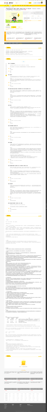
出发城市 (25, 19)
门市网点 (40, 0)
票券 (15, 5)
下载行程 (23, 61)
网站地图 (13, 405)
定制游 (18, 5)
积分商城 (27, 5)
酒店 (20, 5)
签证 (22, 5)
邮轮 (24, 5)
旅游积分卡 (38, 0)
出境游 (10, 5)
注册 (31, 0)
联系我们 (20, 405)
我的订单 (33, 0)
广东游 (13, 5)
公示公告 (5, 408)
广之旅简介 (5, 405)
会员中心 (31, 5)
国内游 (8, 5)
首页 (5, 5)
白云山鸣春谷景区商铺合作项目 (30, 405)
